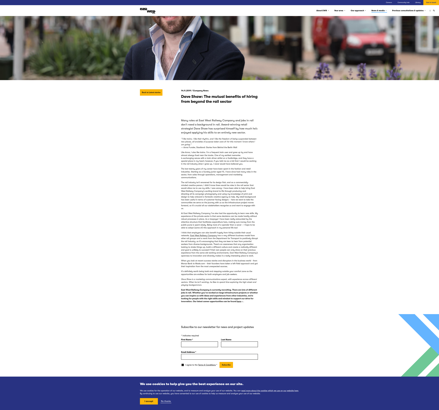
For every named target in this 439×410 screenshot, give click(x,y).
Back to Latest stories (151, 92)
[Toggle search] (434, 10)
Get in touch (431, 2)
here (239, 301)
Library (417, 2)
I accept (149, 401)
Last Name (226, 339)
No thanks (166, 401)
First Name (187, 339)
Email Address (188, 352)
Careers (389, 2)
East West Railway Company (203, 235)
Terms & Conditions (207, 365)
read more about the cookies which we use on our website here (269, 391)
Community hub (404, 2)
